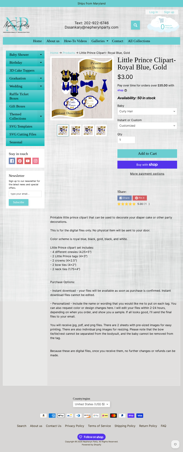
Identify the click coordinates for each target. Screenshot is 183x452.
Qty (119, 134)
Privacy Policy (74, 426)
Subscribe (18, 202)
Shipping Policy (125, 426)
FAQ (163, 426)
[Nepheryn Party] (16, 25)
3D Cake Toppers (21, 70)
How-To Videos (75, 41)
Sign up (169, 12)
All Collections (139, 41)
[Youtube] (27, 161)
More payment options (147, 173)
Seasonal (15, 142)
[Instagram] (35, 161)
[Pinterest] (20, 161)
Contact (117, 41)
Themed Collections (26, 116)
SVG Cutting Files (22, 134)
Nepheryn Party (90, 441)
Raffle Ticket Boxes (19, 96)
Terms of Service (99, 426)
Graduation (26, 79)
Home (37, 41)
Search (21, 426)
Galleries (100, 41)
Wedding (26, 87)
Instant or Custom (129, 120)
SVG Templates (20, 126)
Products (69, 53)
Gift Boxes (17, 106)
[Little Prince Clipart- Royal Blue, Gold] (63, 130)
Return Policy (148, 426)
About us (53, 41)
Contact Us (53, 426)
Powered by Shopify (91, 444)
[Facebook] (12, 161)
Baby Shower (26, 55)
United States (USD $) (90, 404)
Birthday (26, 63)
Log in (153, 12)
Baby (120, 105)
